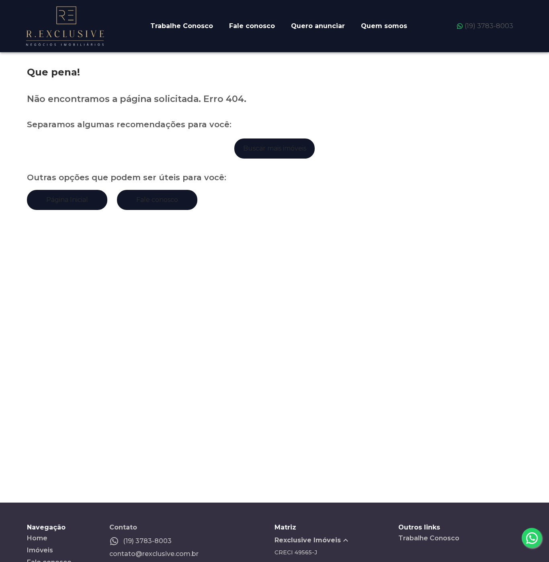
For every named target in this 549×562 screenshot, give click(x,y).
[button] (336, 540)
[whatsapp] (532, 538)
